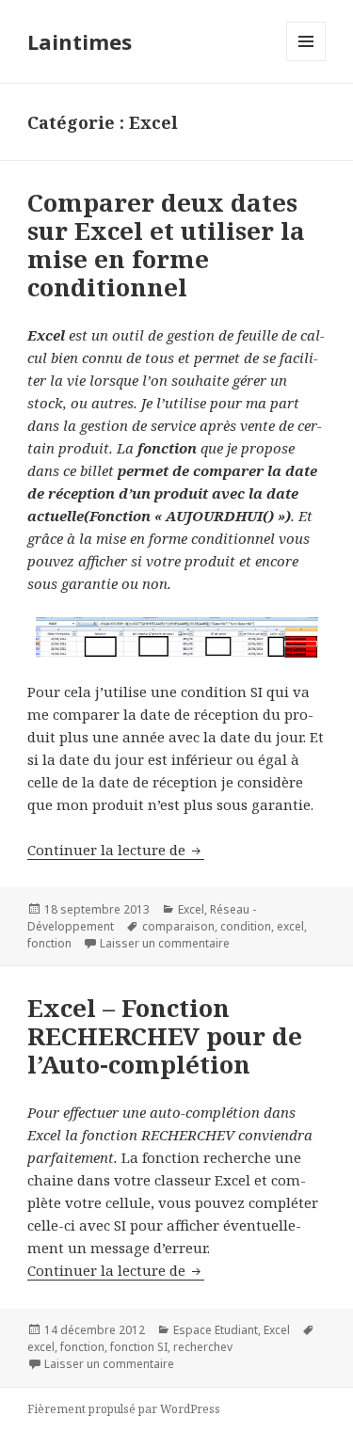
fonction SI (139, 1347)
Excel (191, 909)
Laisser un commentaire (165, 943)
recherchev (203, 1347)
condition (245, 926)
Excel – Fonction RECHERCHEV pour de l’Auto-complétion (164, 1036)
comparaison (178, 926)
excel (290, 926)
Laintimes (79, 41)
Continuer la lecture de (115, 849)
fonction (49, 943)
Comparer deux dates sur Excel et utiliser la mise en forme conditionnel (166, 244)
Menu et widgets (306, 60)
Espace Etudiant (215, 1330)
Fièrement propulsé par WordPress (123, 1409)
